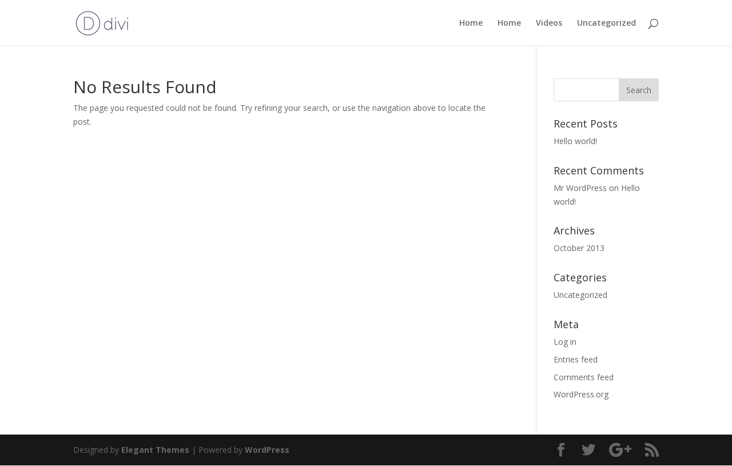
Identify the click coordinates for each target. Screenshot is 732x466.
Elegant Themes (155, 449)
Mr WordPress (580, 187)
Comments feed (584, 377)
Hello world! (575, 141)
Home (471, 23)
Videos (549, 23)
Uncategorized (606, 23)
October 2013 (579, 247)
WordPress (267, 449)
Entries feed (576, 359)
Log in (565, 341)
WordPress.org (581, 394)
